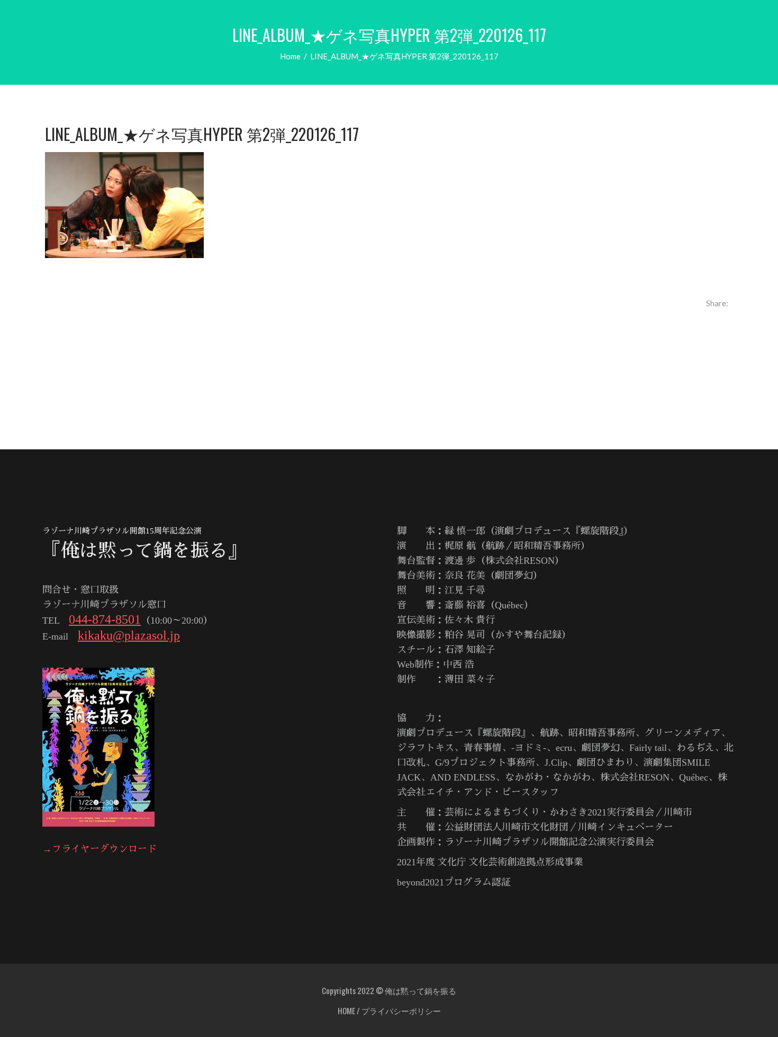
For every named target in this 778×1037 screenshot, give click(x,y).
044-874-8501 (105, 619)
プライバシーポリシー (401, 1010)
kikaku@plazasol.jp (129, 635)
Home (290, 56)
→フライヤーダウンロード (99, 849)
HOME (346, 1010)
